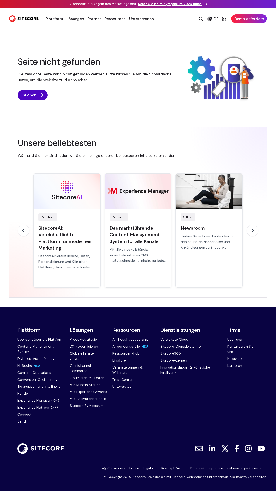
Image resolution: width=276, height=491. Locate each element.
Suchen (29, 95)
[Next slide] (252, 230)
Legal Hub (150, 468)
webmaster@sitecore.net (246, 468)
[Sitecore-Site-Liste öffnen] (225, 18)
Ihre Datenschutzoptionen (203, 468)
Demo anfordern (249, 18)
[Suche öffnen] (200, 18)
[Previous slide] (23, 230)
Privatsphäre (170, 468)
